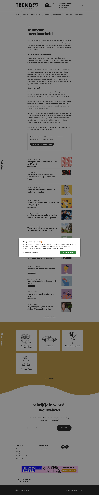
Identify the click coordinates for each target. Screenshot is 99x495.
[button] (30, 252)
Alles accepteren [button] (67, 252)
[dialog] (49, 247)
